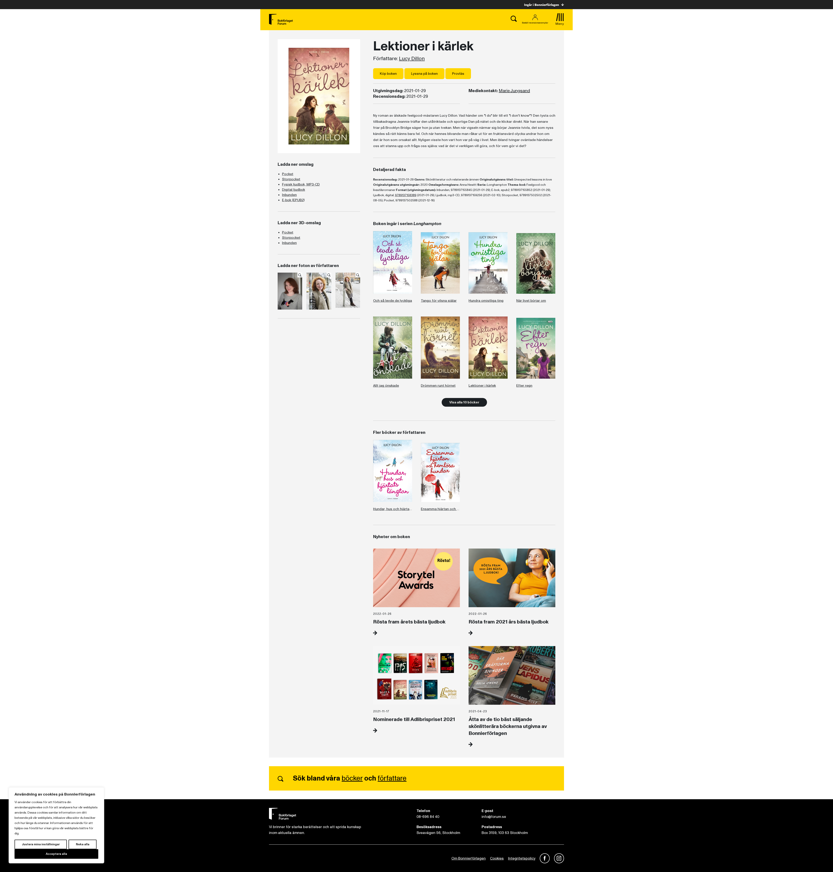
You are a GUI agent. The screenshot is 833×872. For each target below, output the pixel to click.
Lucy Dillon (412, 59)
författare (392, 778)
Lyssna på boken (424, 73)
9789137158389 (405, 195)
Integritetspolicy (521, 858)
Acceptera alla (56, 854)
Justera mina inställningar (41, 844)
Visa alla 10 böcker (464, 402)
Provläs (458, 73)
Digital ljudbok (293, 189)
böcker (352, 778)
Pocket (287, 174)
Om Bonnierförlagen (468, 858)
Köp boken (388, 73)
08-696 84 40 (427, 816)
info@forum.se (494, 816)
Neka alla (82, 844)
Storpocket (291, 179)
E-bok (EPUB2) (293, 200)
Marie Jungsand (514, 91)
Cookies (497, 858)
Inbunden (289, 194)
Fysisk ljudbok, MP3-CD (301, 184)
